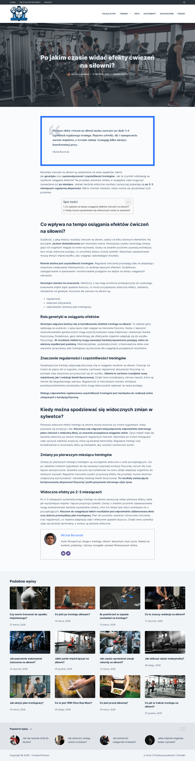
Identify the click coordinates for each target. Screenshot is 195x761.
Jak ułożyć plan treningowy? (27, 702)
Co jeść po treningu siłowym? (72, 614)
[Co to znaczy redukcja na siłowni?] (165, 598)
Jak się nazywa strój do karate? (35, 740)
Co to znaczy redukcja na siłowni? (165, 614)
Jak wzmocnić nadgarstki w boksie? (124, 740)
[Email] (63, 553)
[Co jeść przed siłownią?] (120, 686)
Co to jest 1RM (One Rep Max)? (73, 702)
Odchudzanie (167, 14)
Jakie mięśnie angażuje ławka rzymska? (170, 740)
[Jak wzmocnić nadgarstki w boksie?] (105, 740)
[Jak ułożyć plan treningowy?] (30, 686)
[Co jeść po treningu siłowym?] (75, 598)
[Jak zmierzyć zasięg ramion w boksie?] (60, 740)
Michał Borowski (72, 535)
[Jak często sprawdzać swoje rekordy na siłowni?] (120, 642)
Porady (181, 14)
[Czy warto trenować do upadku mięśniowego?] (30, 598)
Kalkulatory (109, 14)
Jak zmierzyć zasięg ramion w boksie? (79, 740)
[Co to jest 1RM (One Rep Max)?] (75, 686)
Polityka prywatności (30, 2)
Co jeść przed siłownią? (114, 702)
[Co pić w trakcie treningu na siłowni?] (165, 686)
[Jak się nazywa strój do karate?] (15, 740)
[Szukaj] (184, 2)
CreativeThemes (40, 755)
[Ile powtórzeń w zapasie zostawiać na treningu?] (120, 598)
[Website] (68, 553)
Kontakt (48, 2)
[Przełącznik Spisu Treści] (126, 202)
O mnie (13, 2)
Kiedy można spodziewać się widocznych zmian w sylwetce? (98, 210)
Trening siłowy (120, 74)
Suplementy (150, 14)
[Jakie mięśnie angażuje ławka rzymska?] (150, 740)
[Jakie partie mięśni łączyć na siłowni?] (75, 642)
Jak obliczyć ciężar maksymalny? (164, 658)
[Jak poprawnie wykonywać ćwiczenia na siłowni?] (30, 642)
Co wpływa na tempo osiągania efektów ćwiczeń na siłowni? (97, 206)
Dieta (137, 14)
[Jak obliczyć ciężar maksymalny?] (165, 642)
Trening (124, 14)
